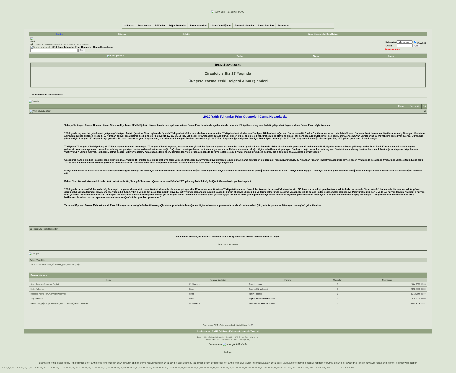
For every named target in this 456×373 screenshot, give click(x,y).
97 (282, 367)
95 (275, 367)
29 (86, 367)
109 (328, 367)
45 (140, 367)
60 (201, 367)
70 (153, 367)
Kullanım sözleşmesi (239, 331)
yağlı (78, 264)
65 (185, 367)
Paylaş (401, 106)
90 (259, 367)
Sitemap (122, 34)
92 (266, 367)
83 (237, 367)
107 (319, 367)
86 (246, 367)
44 (144, 367)
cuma (38, 264)
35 (108, 367)
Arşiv (207, 331)
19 (54, 367)
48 (160, 367)
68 (217, 367)
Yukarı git (254, 331)
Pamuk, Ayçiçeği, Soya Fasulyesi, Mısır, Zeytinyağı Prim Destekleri (59, 303)
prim (64, 264)
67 (31, 367)
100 (285, 367)
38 (118, 367)
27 (80, 367)
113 (340, 367)
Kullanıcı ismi (391, 42)
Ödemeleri (56, 264)
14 (38, 367)
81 (233, 367)
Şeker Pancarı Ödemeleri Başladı (44, 284)
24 (70, 367)
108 (323, 367)
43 (137, 367)
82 (240, 367)
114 (344, 367)
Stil (424, 106)
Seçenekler (415, 106)
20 (57, 367)
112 (336, 367)
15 (41, 367)
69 (214, 367)
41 (131, 367)
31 (92, 367)
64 (189, 367)
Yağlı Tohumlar (36, 299)
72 (105, 367)
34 (102, 367)
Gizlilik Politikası (219, 331)
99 (128, 367)
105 (306, 367)
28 (83, 367)
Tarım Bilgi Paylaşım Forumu (47, 44)
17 (47, 367)
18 (51, 367)
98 (249, 367)
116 (352, 367)
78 (227, 367)
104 (302, 367)
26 (76, 367)
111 (332, 367)
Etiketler (186, 34)
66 (211, 367)
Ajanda (316, 56)
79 (230, 367)
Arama (391, 56)
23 (67, 367)
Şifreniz (388, 46)
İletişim (200, 331)
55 (192, 367)
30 (89, 367)
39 (121, 367)
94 (272, 367)
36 (112, 367)
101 (289, 367)
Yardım (240, 56)
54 (182, 367)
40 (124, 367)
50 (157, 367)
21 (60, 367)
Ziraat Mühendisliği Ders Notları (323, 34)
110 (315, 367)
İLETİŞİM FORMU (228, 244)
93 (269, 367)
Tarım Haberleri (82, 44)
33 (99, 367)
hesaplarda (46, 264)
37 (115, 367)
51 (166, 367)
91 (262, 367)
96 (278, 367)
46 (147, 367)
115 (348, 367)
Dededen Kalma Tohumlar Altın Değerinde (48, 294)
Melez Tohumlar (37, 289)
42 (134, 367)
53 (179, 367)
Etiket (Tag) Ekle (37, 260)
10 (22, 367)
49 (173, 367)
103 (298, 367)
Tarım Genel (68, 44)
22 (64, 367)
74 (163, 367)
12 (28, 367)
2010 (32, 264)
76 (221, 367)
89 (256, 367)
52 (176, 367)
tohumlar (70, 264)
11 (25, 367)
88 (253, 367)
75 (224, 367)
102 (294, 367)
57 (198, 367)
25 (73, 367)
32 (96, 367)
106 (311, 367)
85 (243, 367)
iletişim (361, 362)
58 (205, 367)
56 (195, 367)
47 (150, 367)
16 (44, 367)
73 (169, 367)
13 (35, 367)
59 (208, 367)
